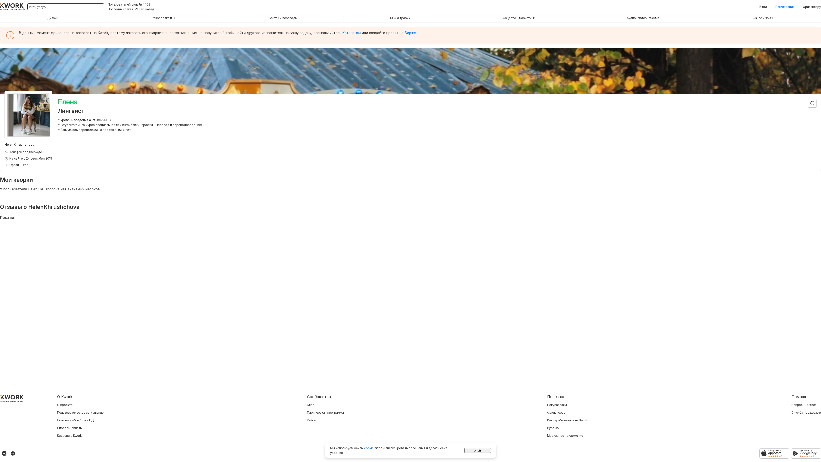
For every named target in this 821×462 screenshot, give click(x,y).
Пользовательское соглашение (80, 412)
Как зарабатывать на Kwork (567, 420)
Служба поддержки (806, 412)
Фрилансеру (812, 7)
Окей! (477, 450)
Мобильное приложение (565, 435)
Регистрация (784, 7)
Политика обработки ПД (75, 420)
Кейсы (311, 420)
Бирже (410, 33)
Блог (310, 405)
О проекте (64, 405)
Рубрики (553, 428)
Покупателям (557, 405)
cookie (369, 448)
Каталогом (351, 33)
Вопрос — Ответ (804, 405)
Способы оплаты (69, 428)
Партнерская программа (325, 412)
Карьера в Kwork (69, 435)
